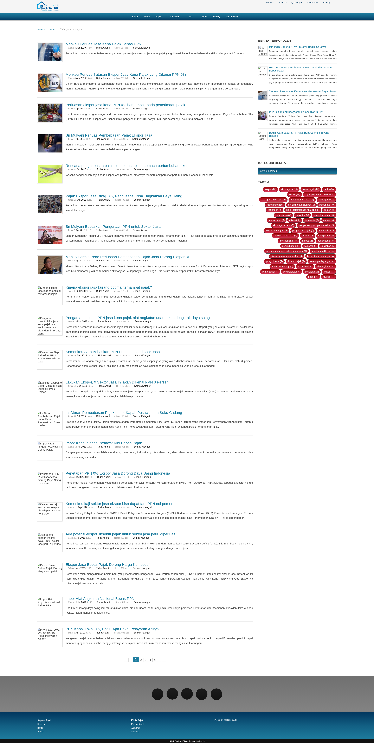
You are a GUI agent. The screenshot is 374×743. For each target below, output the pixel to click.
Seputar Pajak (44, 720)
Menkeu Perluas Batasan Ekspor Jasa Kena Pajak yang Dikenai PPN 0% (126, 74)
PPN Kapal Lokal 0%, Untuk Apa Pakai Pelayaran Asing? (112, 629)
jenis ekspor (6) (277, 220)
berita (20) (329, 189)
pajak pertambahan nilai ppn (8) (302, 210)
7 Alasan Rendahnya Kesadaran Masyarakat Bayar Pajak (302, 91)
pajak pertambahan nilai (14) (319, 194)
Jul (78, 291)
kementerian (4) (270, 271)
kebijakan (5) (327, 246)
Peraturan (174, 16)
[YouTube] (216, 694)
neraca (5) (307, 240)
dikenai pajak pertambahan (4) (287, 256)
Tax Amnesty (232, 16)
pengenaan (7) (283, 215)
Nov (79, 321)
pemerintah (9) (326, 204)
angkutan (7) (302, 215)
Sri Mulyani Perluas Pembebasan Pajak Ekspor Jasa (109, 135)
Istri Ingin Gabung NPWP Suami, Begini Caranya (297, 46)
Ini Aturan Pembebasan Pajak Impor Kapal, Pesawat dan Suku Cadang (124, 413)
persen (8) (329, 210)
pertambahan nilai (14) (302, 199)
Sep (79, 355)
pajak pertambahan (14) (273, 199)
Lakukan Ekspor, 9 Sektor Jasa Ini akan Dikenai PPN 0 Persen (117, 382)
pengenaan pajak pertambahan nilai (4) (286, 251)
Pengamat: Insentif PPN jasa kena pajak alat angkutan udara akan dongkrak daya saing (138, 318)
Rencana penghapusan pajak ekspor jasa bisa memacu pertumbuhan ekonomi (130, 166)
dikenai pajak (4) (296, 261)
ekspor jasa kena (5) (283, 225)
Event (204, 16)
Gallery (216, 16)
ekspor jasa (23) (289, 189)
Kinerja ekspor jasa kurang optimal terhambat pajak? (109, 287)
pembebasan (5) (325, 240)
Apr (78, 47)
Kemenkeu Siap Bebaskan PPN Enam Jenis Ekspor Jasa (113, 352)
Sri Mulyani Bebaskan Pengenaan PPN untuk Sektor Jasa (113, 226)
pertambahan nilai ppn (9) (301, 204)
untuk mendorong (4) (282, 266)
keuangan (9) (275, 210)
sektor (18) (294, 194)
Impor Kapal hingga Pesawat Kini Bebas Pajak (104, 443)
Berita (135, 16)
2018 (83, 169)
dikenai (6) (294, 220)
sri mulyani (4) (305, 266)
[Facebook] (157, 694)
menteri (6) (328, 220)
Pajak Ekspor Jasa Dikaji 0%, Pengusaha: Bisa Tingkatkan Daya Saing (124, 196)
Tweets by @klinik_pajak (225, 720)
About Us (283, 2)
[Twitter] (172, 694)
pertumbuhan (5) (290, 246)
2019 (83, 47)
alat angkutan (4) (325, 266)
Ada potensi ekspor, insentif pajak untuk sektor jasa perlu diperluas (120, 534)
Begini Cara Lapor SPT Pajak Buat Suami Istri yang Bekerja (299, 134)
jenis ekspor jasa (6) (324, 215)
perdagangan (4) (291, 271)
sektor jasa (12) (326, 199)
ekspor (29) (270, 189)
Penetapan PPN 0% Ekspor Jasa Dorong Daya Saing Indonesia (118, 473)
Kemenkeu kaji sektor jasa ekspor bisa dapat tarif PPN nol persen (119, 504)
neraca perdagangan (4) (321, 261)
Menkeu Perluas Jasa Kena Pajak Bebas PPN (103, 44)
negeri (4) (313, 276)
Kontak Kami (312, 2)
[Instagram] (187, 694)
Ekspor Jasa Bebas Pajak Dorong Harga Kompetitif (107, 565)
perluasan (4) (312, 271)
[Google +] (201, 694)
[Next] (159, 660)
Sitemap (326, 2)
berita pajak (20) (310, 189)
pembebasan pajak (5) (285, 235)
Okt (78, 169)
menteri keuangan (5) (276, 230)
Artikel (147, 16)
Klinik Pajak (137, 720)
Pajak (158, 16)
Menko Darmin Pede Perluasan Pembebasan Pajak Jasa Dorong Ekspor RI (127, 257)
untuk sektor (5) (326, 230)
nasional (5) (310, 246)
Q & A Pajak (296, 2)
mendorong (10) (275, 204)
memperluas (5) (326, 235)
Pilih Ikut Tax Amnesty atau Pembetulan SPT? (296, 112)
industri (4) (328, 271)
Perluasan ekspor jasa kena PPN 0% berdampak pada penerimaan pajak (125, 105)
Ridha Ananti (103, 47)
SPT (191, 16)
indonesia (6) (312, 220)
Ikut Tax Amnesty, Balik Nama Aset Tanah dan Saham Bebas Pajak (300, 69)
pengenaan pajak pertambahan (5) (316, 225)
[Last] (164, 660)
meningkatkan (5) (288, 240)
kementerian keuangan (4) (320, 256)
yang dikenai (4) (274, 261)
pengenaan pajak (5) (303, 230)
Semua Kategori (141, 47)
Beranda (270, 2)
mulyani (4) (328, 276)
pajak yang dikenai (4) (322, 251)
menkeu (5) (308, 235)
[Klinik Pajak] (48, 11)
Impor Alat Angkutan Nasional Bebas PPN (100, 599)
